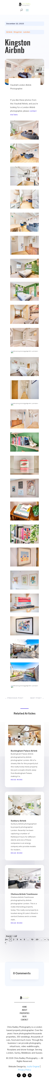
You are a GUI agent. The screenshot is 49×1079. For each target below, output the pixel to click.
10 (32, 939)
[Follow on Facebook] (19, 1075)
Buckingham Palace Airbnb (24, 751)
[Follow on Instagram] (30, 1075)
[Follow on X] (24, 1075)
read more (17, 780)
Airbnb (9, 32)
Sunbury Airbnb (18, 821)
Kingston (18, 32)
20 (37, 939)
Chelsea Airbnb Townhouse (24, 894)
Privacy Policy (24, 1069)
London (26, 32)
